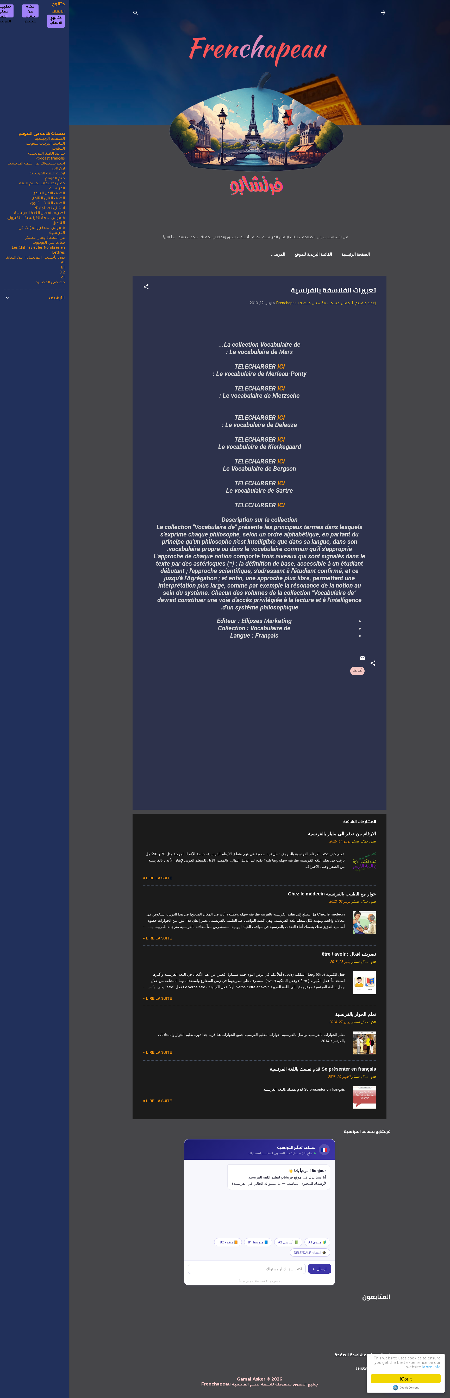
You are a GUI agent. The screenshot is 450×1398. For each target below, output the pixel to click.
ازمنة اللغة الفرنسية (47, 174)
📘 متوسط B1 (258, 1242)
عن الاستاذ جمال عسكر (45, 238)
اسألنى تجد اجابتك (49, 208)
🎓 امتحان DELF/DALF (310, 1252)
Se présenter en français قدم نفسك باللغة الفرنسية (323, 1069)
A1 (63, 263)
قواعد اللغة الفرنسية (46, 154)
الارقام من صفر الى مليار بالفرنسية (342, 833)
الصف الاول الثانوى (49, 194)
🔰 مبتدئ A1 (317, 1242)
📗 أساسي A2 (288, 1242)
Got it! (406, 1378)
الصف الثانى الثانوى (48, 199)
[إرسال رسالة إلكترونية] (362, 660)
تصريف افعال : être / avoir (349, 954)
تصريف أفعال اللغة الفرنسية (39, 213)
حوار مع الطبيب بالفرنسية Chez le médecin (332, 893)
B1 (63, 268)
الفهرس (58, 149)
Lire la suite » (157, 878)
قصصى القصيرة (50, 283)
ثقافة (357, 671)
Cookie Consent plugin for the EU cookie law (406, 1387)
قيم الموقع (55, 179)
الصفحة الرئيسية (355, 255)
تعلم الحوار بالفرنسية (355, 1014)
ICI (281, 366)
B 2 (62, 273)
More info (431, 1367)
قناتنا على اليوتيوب (48, 243)
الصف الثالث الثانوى (47, 204)
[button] (146, 288)
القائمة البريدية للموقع (313, 255)
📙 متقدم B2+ (228, 1242)
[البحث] (136, 14)
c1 (63, 278)
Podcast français (50, 159)
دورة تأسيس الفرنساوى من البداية (35, 258)
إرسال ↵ (320, 1268)
